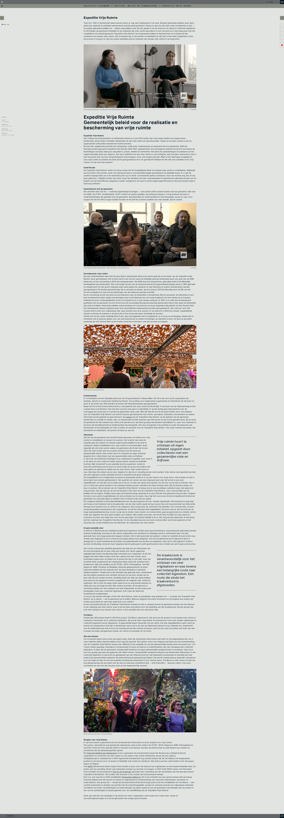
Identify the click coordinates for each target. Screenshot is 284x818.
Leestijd (4, 133)
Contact (10, 816)
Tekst (3, 120)
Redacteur (5, 124)
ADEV (90, 766)
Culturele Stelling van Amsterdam (102, 753)
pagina (129, 417)
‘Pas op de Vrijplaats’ (121, 772)
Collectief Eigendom (96, 6)
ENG (271, 2)
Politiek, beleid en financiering (135, 6)
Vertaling (5, 129)
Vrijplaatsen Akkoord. (131, 777)
